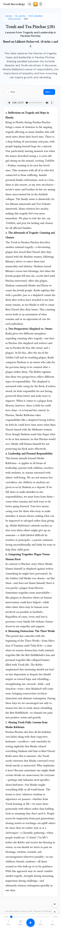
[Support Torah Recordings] (35, 4)
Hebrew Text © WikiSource (45, 911)
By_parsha (20, 16)
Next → (49, 92)
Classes (8, 16)
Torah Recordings (14, 4)
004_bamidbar (36, 16)
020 (26, 19)
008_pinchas (14, 19)
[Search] (29, 4)
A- (55, 912)
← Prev (11, 92)
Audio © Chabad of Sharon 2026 (19, 911)
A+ (55, 904)
